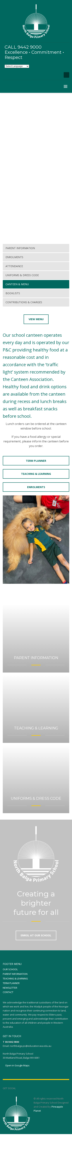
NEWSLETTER (10, 987)
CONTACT (8, 992)
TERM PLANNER (11, 983)
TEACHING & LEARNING (15, 978)
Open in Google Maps (17, 1065)
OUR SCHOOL (10, 969)
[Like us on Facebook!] (18, 1088)
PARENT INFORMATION (15, 974)
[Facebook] (57, 75)
